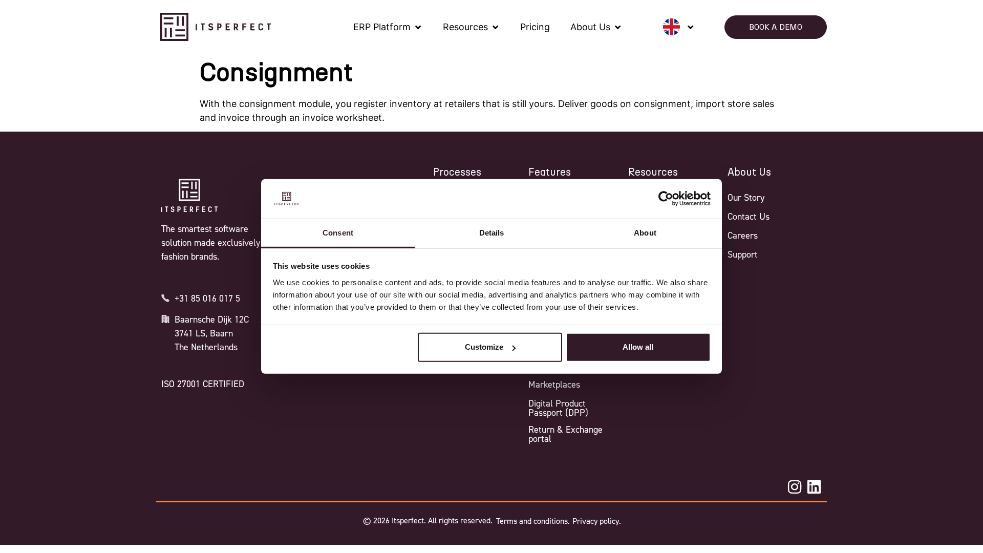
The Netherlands (206, 347)
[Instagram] (794, 487)
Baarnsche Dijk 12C (212, 319)
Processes (457, 172)
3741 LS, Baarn (204, 333)
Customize (484, 347)
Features (549, 172)
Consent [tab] (338, 232)
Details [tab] (491, 232)
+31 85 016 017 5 (207, 298)
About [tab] (645, 232)
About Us (749, 172)
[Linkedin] (814, 487)
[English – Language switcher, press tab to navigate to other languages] (678, 27)
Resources (653, 172)
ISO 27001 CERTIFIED (202, 384)
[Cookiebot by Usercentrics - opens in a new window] (666, 198)
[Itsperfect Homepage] (189, 195)
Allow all (638, 347)
